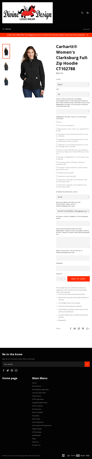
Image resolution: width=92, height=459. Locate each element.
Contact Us (36, 445)
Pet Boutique (36, 432)
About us (35, 442)
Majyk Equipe (37, 429)
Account (86, 29)
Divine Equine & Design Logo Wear (17, 455)
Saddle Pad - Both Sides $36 (67, 176)
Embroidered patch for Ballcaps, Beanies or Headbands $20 (70, 163)
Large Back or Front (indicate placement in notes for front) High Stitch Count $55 (72, 145)
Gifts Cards (36, 419)
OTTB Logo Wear (38, 399)
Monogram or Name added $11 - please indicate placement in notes (72, 168)
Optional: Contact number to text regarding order (72, 217)
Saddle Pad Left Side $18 (65, 173)
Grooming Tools (38, 422)
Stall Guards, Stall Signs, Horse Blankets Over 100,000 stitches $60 (71, 186)
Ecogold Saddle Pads (39, 403)
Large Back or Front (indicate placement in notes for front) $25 (72, 135)
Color (58, 79)
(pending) (59, 263)
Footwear (35, 416)
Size (57, 89)
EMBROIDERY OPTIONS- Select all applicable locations (71, 118)
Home (34, 383)
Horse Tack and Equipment (42, 425)
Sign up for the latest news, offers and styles (18, 359)
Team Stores (36, 396)
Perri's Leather (37, 406)
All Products (36, 386)
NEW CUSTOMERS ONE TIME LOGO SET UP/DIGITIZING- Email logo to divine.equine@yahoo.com (68, 204)
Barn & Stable (37, 412)
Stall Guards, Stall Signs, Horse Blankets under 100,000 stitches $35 (71, 180)
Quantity (59, 274)
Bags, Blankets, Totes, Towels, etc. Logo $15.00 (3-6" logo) (72, 130)
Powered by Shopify (34, 455)
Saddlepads (36, 435)
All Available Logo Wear (40, 389)
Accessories (36, 409)
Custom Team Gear (39, 393)
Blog (33, 439)
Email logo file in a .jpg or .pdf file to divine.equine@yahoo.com (69, 251)
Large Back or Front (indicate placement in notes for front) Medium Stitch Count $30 (72, 140)
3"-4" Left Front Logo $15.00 (66, 125)
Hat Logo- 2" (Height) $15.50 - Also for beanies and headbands (72, 158)
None (59, 122)
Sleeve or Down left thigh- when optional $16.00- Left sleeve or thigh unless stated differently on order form (72, 151)
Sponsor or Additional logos (66, 192)
